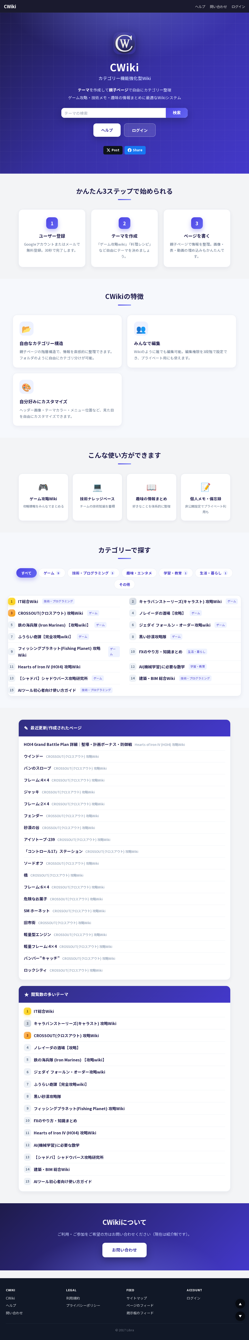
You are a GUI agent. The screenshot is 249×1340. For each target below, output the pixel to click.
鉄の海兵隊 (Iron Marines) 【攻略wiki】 (54, 625)
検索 (177, 113)
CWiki (10, 6)
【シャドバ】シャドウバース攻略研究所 (53, 678)
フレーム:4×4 (37, 780)
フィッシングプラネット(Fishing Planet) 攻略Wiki (59, 651)
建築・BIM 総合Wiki (157, 678)
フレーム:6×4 (37, 887)
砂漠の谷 (32, 827)
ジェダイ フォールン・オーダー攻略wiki (175, 625)
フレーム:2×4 (37, 804)
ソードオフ (34, 863)
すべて (26, 572)
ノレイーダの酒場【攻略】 (162, 613)
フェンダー (34, 815)
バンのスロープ (38, 768)
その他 (124, 584)
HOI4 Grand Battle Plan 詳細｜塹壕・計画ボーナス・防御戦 (78, 744)
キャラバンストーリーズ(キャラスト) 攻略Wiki (180, 601)
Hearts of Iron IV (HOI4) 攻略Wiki (49, 667)
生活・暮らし (213, 572)
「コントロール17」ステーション (54, 851)
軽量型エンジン (38, 934)
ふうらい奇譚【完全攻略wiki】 (45, 636)
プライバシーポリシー (83, 1305)
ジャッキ (32, 792)
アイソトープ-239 (40, 839)
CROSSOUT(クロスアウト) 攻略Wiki (50, 613)
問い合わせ (218, 6)
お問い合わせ (124, 1250)
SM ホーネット (37, 910)
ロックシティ (36, 970)
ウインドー (34, 756)
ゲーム (51, 572)
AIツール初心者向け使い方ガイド (47, 690)
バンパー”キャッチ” (42, 958)
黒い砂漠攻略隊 (152, 636)
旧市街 (30, 922)
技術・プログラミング (92, 572)
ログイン (238, 6)
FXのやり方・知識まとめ (160, 651)
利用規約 (73, 1298)
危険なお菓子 (36, 899)
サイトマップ (136, 1298)
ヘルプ (200, 6)
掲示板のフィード (140, 1312)
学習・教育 (175, 572)
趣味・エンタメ (139, 572)
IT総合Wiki (28, 601)
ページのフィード (140, 1305)
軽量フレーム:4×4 (41, 946)
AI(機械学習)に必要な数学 (162, 667)
